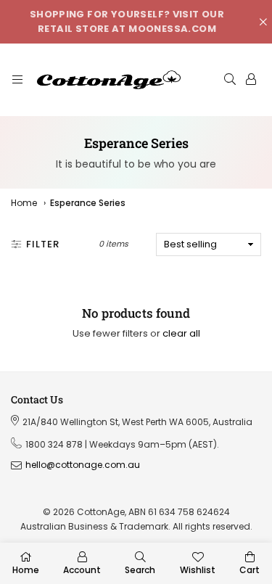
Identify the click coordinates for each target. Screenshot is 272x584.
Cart (249, 570)
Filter (42, 244)
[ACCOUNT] (251, 80)
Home (24, 203)
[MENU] (17, 80)
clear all (181, 333)
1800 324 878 (54, 444)
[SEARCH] (230, 80)
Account (82, 570)
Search (140, 570)
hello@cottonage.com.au (82, 465)
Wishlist (197, 570)
